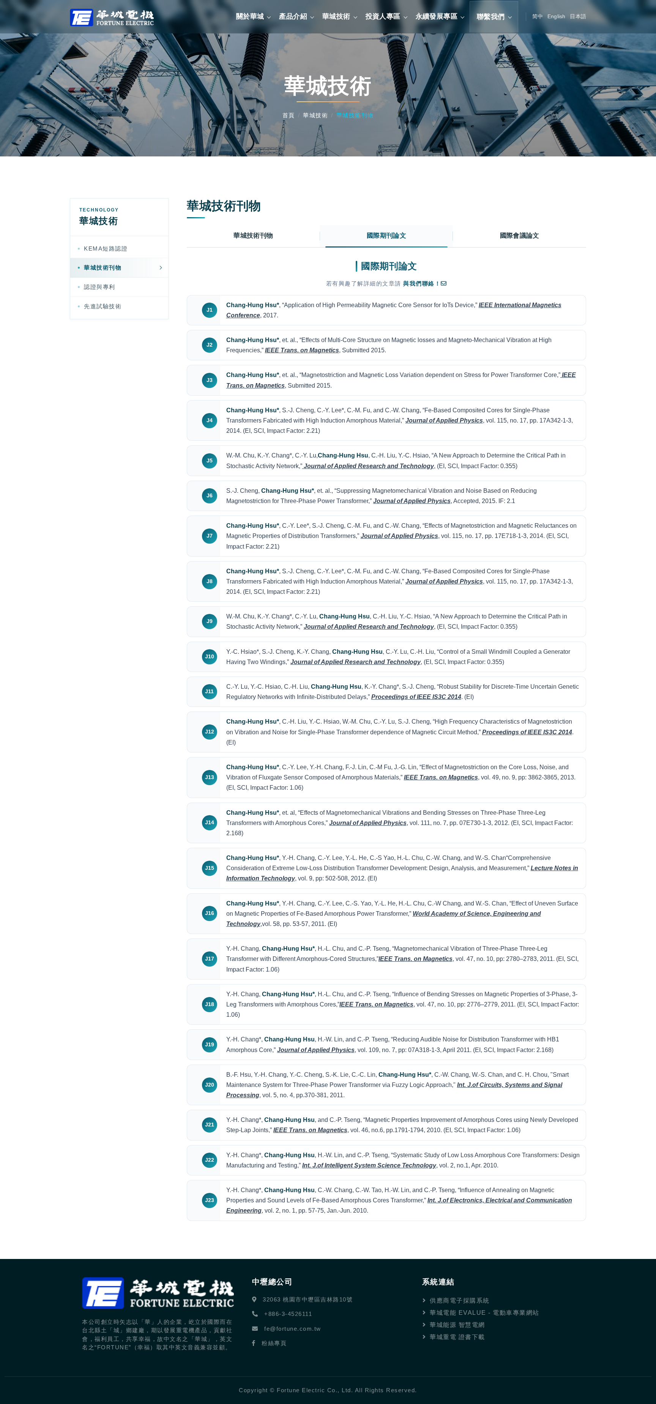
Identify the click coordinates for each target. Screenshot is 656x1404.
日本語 (578, 16)
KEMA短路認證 (106, 248)
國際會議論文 (519, 235)
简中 (537, 16)
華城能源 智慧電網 (457, 1325)
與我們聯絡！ (422, 283)
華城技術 (315, 115)
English (556, 16)
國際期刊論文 (386, 235)
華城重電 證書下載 (457, 1337)
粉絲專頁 (274, 1343)
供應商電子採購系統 (460, 1300)
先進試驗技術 (102, 306)
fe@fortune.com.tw (292, 1328)
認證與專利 (99, 287)
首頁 (288, 115)
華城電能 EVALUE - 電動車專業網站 (484, 1312)
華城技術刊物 (102, 267)
